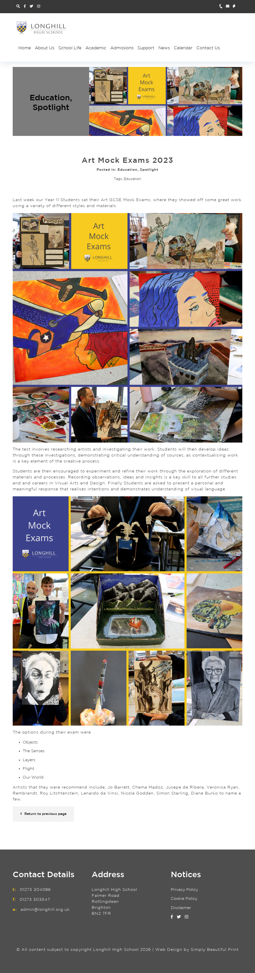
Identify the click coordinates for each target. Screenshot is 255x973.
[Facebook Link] (25, 6)
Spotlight (51, 107)
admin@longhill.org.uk (45, 910)
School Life (69, 48)
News (164, 48)
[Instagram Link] (38, 6)
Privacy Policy (184, 890)
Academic (95, 48)
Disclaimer (181, 908)
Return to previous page (45, 813)
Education (50, 98)
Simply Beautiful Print (215, 950)
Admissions (121, 48)
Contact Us (208, 48)
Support (145, 48)
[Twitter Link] (31, 6)
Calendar (183, 48)
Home (24, 48)
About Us (44, 48)
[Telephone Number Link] (222, 6)
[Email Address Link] (229, 6)
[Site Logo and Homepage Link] (41, 28)
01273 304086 (35, 890)
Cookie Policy (184, 899)
